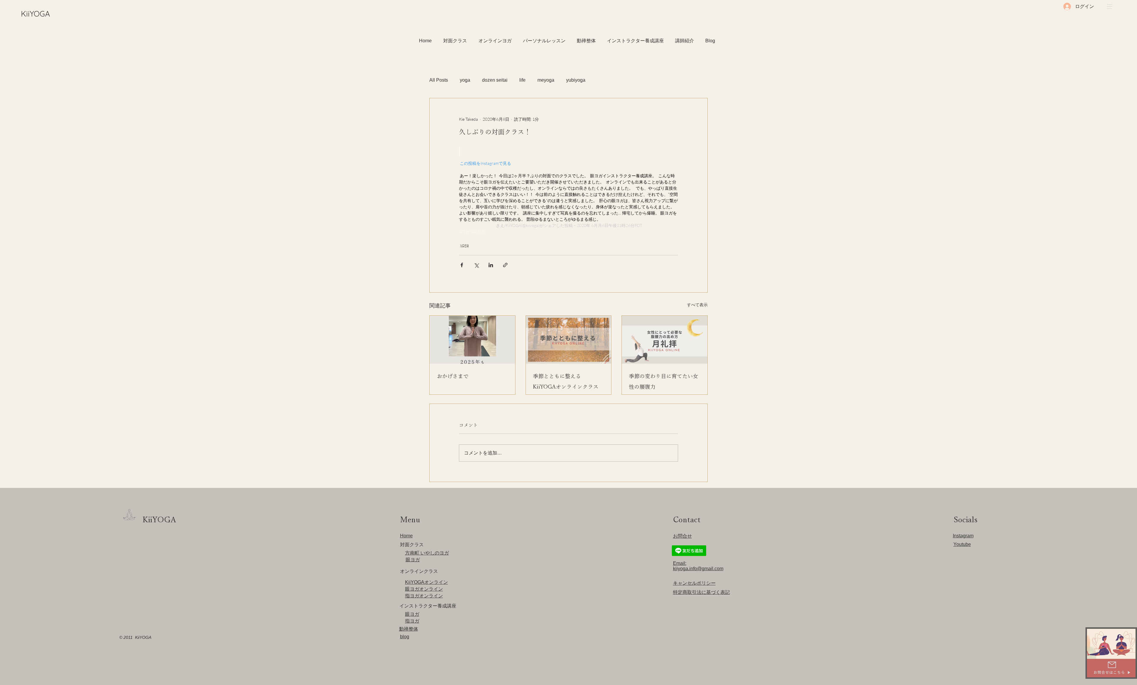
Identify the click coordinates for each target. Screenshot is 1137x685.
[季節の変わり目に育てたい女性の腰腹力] (664, 340)
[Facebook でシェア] (462, 265)
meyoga (545, 80)
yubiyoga (575, 80)
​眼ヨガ (413, 559)
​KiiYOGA (35, 14)
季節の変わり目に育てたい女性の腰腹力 (663, 381)
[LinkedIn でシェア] (491, 265)
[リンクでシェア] (505, 265)
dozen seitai (495, 80)
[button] (1109, 6)
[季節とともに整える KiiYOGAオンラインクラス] (568, 340)
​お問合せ (682, 536)
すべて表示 (697, 304)
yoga (465, 80)
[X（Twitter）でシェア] (476, 265)
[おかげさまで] (472, 340)
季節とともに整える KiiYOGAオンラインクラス (565, 381)
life (522, 80)
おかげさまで (452, 376)
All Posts (438, 80)
